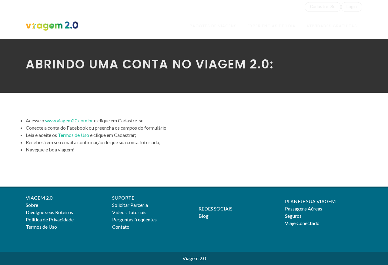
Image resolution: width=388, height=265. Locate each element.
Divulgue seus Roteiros (49, 212)
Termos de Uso (73, 135)
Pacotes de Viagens (213, 26)
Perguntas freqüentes (134, 219)
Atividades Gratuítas (331, 26)
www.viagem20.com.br (69, 120)
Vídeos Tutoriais (129, 212)
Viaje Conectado (302, 223)
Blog (204, 216)
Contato (120, 227)
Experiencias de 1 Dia (272, 26)
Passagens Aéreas (303, 208)
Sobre (32, 205)
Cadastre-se (323, 6)
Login (351, 6)
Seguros (293, 216)
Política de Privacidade (50, 219)
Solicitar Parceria (130, 205)
